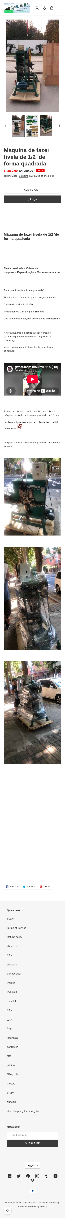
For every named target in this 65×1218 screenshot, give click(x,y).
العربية (31, 1165)
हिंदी (9, 1056)
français (11, 1101)
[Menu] (59, 8)
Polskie (11, 982)
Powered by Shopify (37, 1206)
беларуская (14, 973)
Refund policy (14, 936)
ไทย (9, 1028)
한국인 (11, 1092)
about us (12, 946)
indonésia (12, 1037)
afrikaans (12, 964)
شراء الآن (32, 199)
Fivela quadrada (13, 268)
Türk (9, 955)
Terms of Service (16, 927)
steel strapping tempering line (23, 1111)
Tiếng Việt (12, 1074)
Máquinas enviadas (48, 272)
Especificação (25, 272)
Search (11, 918)
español (11, 1001)
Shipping (23, 175)
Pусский (12, 991)
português (12, 1046)
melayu (11, 1083)
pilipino (11, 1065)
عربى (10, 1019)
